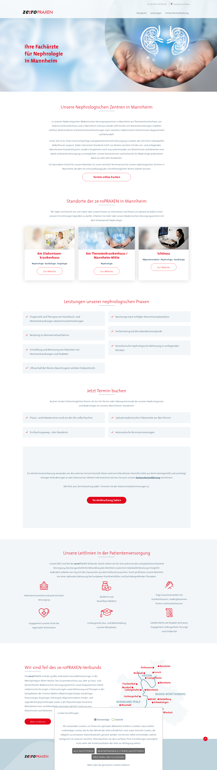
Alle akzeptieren (83, 751)
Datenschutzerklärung (148, 477)
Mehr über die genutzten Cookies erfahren (108, 764)
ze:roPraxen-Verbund (157, 3)
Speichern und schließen (108, 757)
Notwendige (103, 719)
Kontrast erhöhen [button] (182, 3)
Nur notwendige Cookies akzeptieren (121, 751)
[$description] (38, 13)
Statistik (119, 719)
